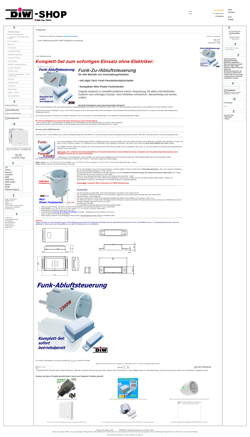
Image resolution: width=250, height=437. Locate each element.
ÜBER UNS (8, 204)
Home (230, 9)
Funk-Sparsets (12, 48)
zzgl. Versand (18, 156)
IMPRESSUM (9, 201)
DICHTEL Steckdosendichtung (17, 64)
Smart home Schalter (14, 58)
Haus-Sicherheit (12, 61)
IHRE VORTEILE (11, 199)
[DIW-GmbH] (13, 182)
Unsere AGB (9, 224)
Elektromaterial (12, 89)
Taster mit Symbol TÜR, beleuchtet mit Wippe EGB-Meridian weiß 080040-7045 (18, 148)
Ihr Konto (231, 12)
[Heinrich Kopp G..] (13, 189)
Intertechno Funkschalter (15, 54)
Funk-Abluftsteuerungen (16, 34)
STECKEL (11, 79)
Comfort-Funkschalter (14, 68)
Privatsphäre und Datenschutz (10, 221)
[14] (13, 167)
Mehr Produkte (229, 49)
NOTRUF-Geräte (13, 71)
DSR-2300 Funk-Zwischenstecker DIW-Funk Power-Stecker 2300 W (189, 399)
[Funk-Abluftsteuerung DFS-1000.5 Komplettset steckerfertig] (210, 67)
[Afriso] (13, 170)
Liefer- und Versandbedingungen (11, 218)
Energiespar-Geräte (13, 82)
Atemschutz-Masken (14, 96)
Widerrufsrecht (9, 209)
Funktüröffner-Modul (14, 51)
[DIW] (13, 177)
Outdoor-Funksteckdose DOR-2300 (66, 399)
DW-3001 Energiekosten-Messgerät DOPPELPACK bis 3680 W (189, 422)
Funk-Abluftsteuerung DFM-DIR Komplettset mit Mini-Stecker (128, 399)
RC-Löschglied (13, 41)
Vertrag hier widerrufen (12, 207)
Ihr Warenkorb (219, 10)
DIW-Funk (11, 44)
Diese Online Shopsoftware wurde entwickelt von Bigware (125, 435)
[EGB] (13, 187)
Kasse (230, 17)
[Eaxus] (13, 184)
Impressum (8, 227)
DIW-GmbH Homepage (232, 48)
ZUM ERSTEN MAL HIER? (14, 205)
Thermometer (12, 86)
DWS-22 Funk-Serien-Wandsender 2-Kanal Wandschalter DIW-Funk (66, 422)
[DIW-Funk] (13, 180)
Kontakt (230, 19)
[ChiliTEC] (13, 175)
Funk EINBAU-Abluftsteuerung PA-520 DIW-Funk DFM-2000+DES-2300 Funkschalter (128, 422)
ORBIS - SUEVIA (13, 92)
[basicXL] (13, 172)
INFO (7, 202)
